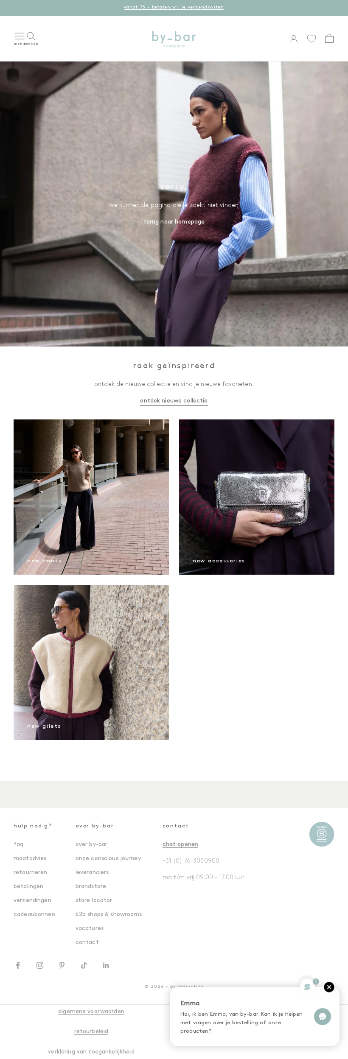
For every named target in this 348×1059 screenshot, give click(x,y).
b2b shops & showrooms (109, 914)
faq (18, 844)
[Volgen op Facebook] (18, 965)
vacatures (90, 928)
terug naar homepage (174, 222)
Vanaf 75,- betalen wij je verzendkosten (174, 7)
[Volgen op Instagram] (40, 965)
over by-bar (92, 844)
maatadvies (30, 858)
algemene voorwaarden (91, 1012)
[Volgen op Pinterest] (62, 965)
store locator (94, 900)
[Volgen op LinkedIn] (106, 965)
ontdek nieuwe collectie (174, 401)
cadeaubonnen (34, 914)
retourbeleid (91, 1031)
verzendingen (32, 900)
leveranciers (92, 872)
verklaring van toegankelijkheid (91, 1052)
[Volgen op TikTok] (84, 965)
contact (87, 942)
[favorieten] (311, 38)
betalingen (28, 886)
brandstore (91, 886)
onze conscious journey (108, 858)
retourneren (31, 872)
